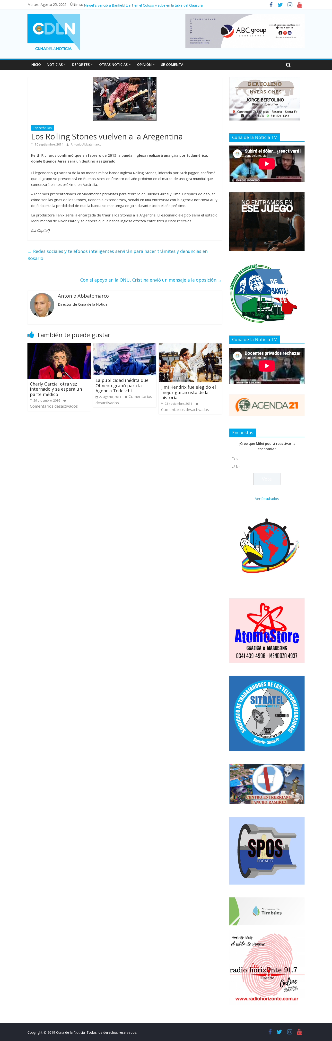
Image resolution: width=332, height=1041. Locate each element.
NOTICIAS (55, 64)
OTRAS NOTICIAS (113, 64)
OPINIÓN (144, 64)
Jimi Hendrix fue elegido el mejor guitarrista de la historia (188, 392)
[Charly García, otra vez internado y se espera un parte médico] (59, 346)
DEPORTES (81, 64)
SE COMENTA (172, 64)
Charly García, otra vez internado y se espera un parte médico (56, 389)
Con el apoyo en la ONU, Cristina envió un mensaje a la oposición (151, 280)
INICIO (35, 64)
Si (237, 459)
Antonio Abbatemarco (86, 144)
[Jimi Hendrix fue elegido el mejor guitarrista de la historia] (190, 346)
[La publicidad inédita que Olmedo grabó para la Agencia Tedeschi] (124, 346)
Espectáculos (43, 128)
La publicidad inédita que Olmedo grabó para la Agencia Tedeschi (122, 385)
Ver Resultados (267, 498)
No (238, 466)
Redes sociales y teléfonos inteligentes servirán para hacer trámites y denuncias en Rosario (117, 254)
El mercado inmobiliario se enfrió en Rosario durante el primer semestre (140, 4)
